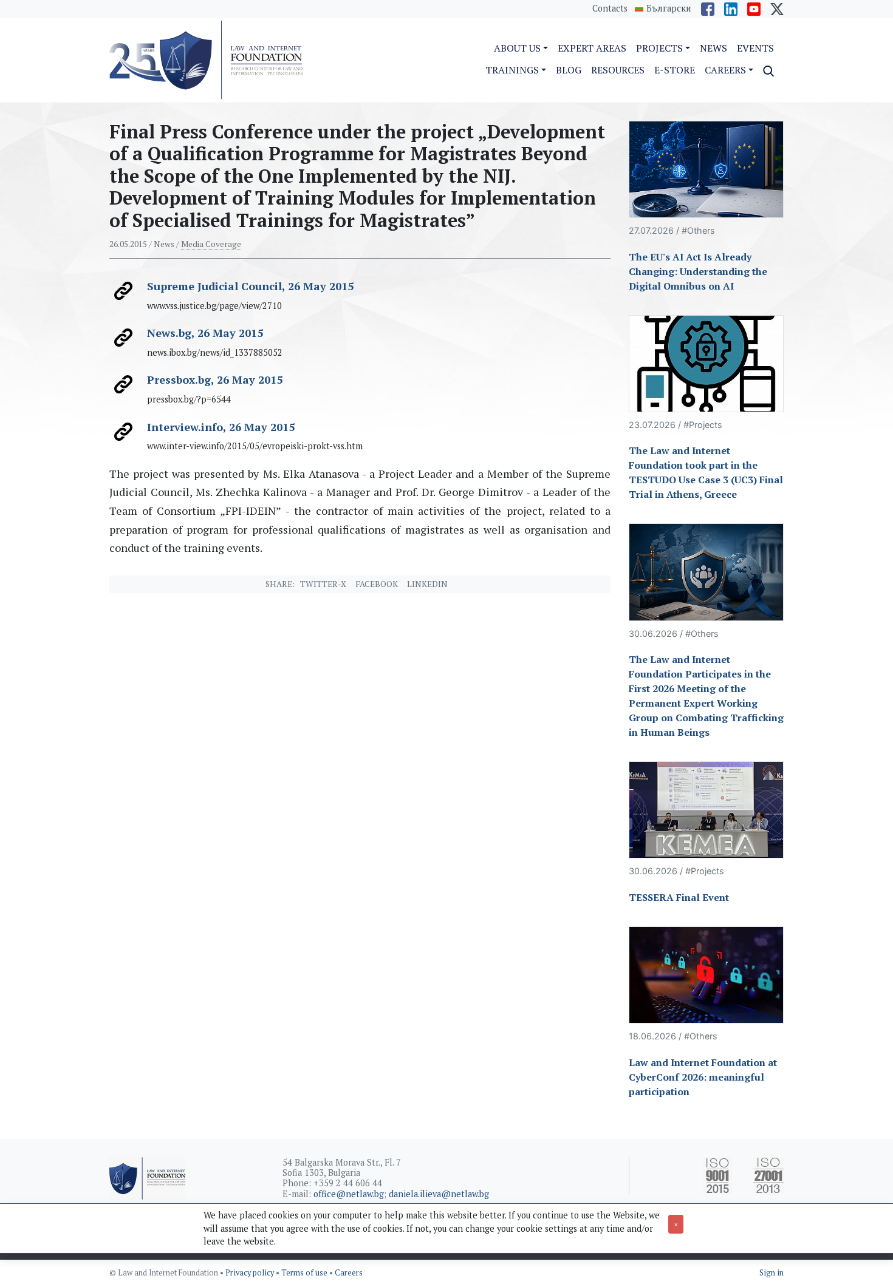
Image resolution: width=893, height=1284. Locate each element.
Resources (618, 69)
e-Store (674, 69)
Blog (568, 69)
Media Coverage (211, 244)
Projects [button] (659, 48)
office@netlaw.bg (348, 1194)
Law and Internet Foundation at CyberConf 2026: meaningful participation (703, 1077)
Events (755, 48)
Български (668, 8)
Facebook (376, 584)
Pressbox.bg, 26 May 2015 (214, 379)
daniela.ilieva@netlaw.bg (439, 1194)
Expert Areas (592, 48)
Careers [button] (725, 69)
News (713, 48)
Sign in (771, 1273)
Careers (349, 1273)
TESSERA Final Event (679, 897)
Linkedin (427, 584)
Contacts (610, 8)
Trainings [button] (512, 69)
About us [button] (517, 48)
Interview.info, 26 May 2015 (221, 427)
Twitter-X (323, 584)
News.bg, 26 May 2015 (205, 332)
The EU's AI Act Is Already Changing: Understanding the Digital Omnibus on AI (698, 271)
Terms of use (305, 1273)
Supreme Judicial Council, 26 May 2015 (250, 286)
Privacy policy (250, 1273)
